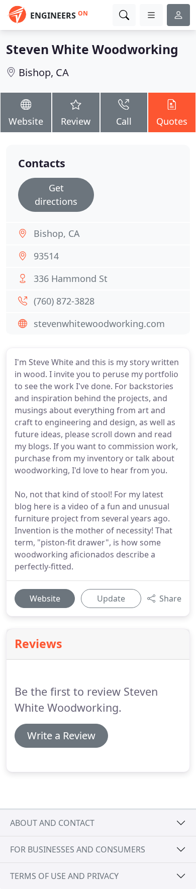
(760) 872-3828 (64, 301)
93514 (46, 256)
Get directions (56, 194)
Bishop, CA (44, 72)
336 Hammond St (71, 278)
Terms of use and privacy (64, 875)
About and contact (52, 822)
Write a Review (61, 735)
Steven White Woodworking (92, 49)
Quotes (171, 121)
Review (75, 121)
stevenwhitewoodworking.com (99, 324)
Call (124, 121)
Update (111, 598)
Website (26, 121)
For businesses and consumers (77, 849)
